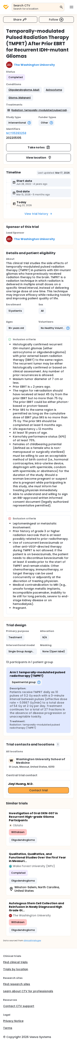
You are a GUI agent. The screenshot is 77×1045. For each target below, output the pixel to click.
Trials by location (15, 969)
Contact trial (38, 790)
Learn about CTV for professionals (28, 991)
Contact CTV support (18, 1006)
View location (36, 158)
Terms (7, 1028)
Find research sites (16, 984)
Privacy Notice (13, 1021)
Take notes (36, 147)
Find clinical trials (15, 962)
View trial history (36, 214)
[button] (24, 90)
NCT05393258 (16, 133)
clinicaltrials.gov (32, 940)
